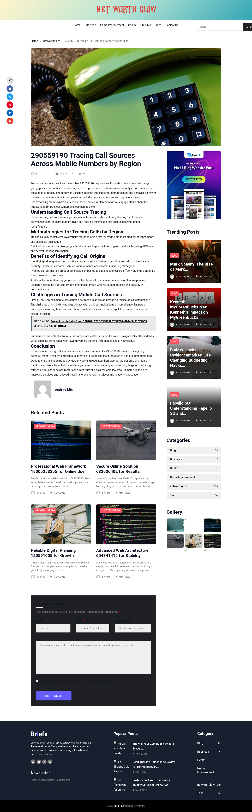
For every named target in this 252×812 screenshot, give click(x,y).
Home (34, 41)
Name (40, 621)
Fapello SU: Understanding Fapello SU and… (191, 408)
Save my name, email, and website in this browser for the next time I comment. (92, 681)
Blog (174, 255)
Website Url (122, 621)
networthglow (51, 41)
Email (80, 621)
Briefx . (119, 805)
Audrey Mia (43, 173)
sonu (42, 493)
